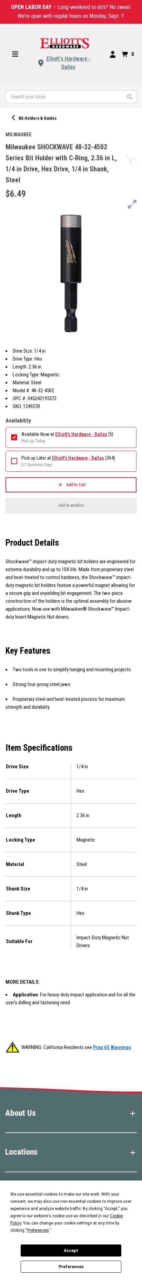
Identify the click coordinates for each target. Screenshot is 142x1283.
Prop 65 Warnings (112, 1047)
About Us (20, 1113)
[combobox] (71, 96)
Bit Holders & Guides (38, 118)
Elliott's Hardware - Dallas (69, 62)
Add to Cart (76, 484)
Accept (71, 1250)
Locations (21, 1152)
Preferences (71, 1266)
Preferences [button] (38, 1230)
